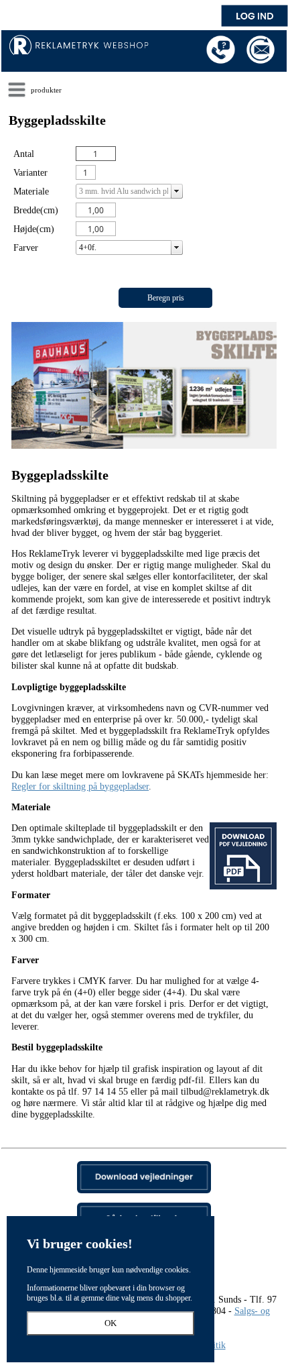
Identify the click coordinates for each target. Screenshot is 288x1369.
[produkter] (16, 90)
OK (110, 1323)
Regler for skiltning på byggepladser (80, 786)
